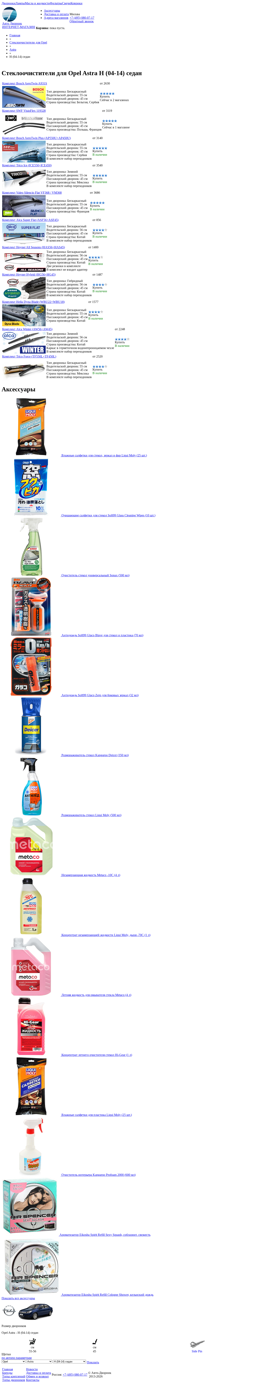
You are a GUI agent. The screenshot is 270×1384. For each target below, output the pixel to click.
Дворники (8, 3)
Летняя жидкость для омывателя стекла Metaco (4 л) (96, 995)
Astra (12, 49)
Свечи (66, 3)
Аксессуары (52, 10)
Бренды (7, 1373)
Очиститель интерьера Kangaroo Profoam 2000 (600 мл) (98, 1174)
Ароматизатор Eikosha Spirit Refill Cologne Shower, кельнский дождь (107, 1294)
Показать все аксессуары (18, 1298)
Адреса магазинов (56, 17)
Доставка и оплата (56, 14)
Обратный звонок (82, 21)
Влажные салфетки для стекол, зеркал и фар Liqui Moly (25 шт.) (104, 455)
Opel (28, 42)
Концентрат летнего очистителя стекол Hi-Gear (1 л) (96, 1055)
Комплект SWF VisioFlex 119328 (24, 110)
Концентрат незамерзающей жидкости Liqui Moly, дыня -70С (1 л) (105, 935)
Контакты (32, 1380)
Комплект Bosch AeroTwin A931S (24, 83)
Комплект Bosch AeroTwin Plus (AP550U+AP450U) (36, 138)
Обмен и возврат (37, 1376)
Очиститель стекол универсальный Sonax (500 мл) (95, 575)
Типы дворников (13, 1380)
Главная (14, 35)
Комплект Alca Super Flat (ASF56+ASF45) (30, 220)
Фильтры (56, 3)
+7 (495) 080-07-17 (82, 17)
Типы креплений (13, 1376)
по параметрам (22, 1357)
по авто (7, 1357)
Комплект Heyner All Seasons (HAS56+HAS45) (33, 247)
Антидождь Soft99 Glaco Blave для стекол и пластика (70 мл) (102, 635)
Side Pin (197, 1351)
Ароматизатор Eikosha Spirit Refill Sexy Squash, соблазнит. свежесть (104, 1234)
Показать (93, 1362)
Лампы (20, 3)
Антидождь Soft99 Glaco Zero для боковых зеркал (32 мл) (100, 695)
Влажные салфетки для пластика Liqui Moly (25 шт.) (96, 1114)
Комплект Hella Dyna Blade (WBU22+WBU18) (33, 302)
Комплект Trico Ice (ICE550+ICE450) (27, 165)
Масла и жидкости (37, 3)
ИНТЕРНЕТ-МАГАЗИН (18, 27)
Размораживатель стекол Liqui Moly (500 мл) (91, 815)
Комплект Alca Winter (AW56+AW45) (27, 329)
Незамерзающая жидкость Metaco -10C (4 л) (90, 875)
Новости (32, 1369)
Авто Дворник (12, 23)
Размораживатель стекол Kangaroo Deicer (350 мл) (95, 755)
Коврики (76, 3)
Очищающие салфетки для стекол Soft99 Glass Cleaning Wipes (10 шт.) (108, 515)
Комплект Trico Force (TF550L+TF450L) (29, 356)
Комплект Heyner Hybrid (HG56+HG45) (29, 274)
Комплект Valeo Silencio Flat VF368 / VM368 (32, 192)
